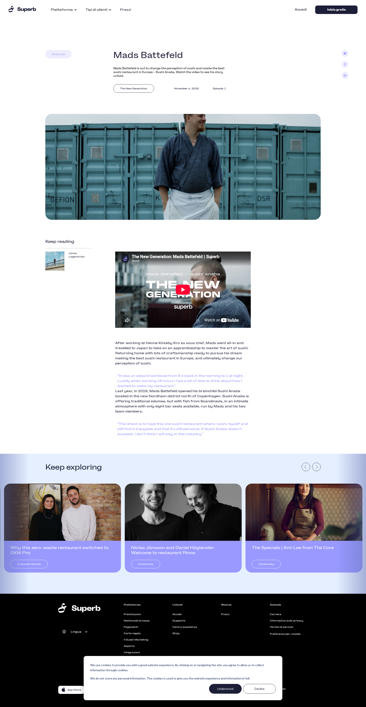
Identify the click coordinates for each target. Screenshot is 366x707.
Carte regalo (132, 633)
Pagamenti (131, 626)
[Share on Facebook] (345, 64)
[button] (64, 9)
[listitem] (62, 528)
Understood (225, 688)
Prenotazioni (132, 614)
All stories (58, 54)
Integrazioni (132, 652)
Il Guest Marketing (136, 639)
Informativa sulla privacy (286, 620)
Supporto (178, 620)
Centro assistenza (184, 626)
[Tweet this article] (345, 53)
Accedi (301, 9)
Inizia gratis (336, 9)
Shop (175, 633)
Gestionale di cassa (137, 620)
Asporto (129, 646)
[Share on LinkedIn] (345, 75)
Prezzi (125, 10)
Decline (260, 688)
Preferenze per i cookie (285, 633)
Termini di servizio (281, 626)
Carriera (275, 614)
